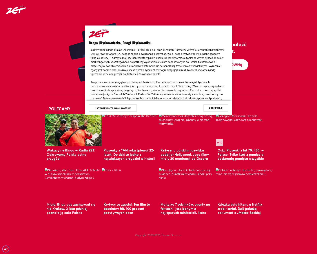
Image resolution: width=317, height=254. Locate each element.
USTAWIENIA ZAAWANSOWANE (113, 108)
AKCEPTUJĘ (216, 107)
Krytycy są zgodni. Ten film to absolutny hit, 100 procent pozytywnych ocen (127, 208)
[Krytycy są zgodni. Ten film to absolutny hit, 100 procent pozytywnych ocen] (130, 184)
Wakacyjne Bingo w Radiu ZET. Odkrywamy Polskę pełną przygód (71, 154)
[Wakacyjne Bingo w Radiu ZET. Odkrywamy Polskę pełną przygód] (73, 130)
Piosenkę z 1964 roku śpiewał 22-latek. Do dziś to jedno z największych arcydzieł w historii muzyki (129, 156)
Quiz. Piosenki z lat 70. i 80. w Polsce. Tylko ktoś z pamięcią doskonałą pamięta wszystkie (241, 154)
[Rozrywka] (16, 13)
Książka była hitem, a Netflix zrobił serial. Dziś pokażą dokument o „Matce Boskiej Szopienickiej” (240, 210)
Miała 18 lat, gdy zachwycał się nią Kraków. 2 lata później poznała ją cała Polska (71, 208)
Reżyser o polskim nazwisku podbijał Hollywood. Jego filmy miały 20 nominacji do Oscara (185, 154)
